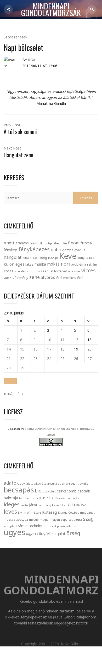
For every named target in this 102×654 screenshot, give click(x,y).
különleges (14, 264)
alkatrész (40, 483)
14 (9, 349)
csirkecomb (67, 491)
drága (48, 243)
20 (89, 349)
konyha (82, 257)
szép (45, 271)
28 (9, 367)
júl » (20, 393)
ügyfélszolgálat (52, 533)
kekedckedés (61, 505)
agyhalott (26, 483)
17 (49, 349)
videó (8, 278)
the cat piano (56, 526)
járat (33, 504)
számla (21, 525)
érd (59, 277)
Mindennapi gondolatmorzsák (51, 10)
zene (34, 277)
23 (35, 358)
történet (60, 271)
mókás (53, 264)
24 (49, 358)
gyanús (79, 250)
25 (62, 358)
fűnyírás (59, 498)
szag (88, 518)
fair (21, 498)
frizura (29, 498)
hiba (25, 258)
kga (31, 59)
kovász (79, 505)
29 (22, 367)
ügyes (14, 532)
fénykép (10, 249)
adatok (11, 483)
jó (56, 258)
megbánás (87, 512)
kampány (44, 505)
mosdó (34, 519)
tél (51, 271)
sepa (64, 519)
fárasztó (44, 498)
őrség (73, 533)
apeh (61, 483)
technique (37, 525)
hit (81, 498)
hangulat (12, 257)
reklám (92, 264)
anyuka (52, 483)
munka (40, 264)
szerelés (20, 271)
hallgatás (72, 498)
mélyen (54, 519)
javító (24, 505)
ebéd (57, 243)
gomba (67, 250)
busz (34, 243)
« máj (8, 393)
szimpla (9, 526)
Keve (67, 256)
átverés (48, 277)
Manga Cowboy (68, 512)
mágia (44, 519)
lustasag (49, 512)
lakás (29, 264)
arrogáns (72, 483)
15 (22, 349)
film (64, 243)
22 (22, 358)
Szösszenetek (15, 37)
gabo (56, 249)
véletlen (71, 526)
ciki (41, 243)
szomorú (33, 271)
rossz (9, 270)
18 (62, 349)
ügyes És (32, 534)
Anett (9, 242)
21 (9, 358)
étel (80, 278)
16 (35, 349)
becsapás (19, 490)
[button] (10, 381)
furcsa (86, 242)
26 (76, 358)
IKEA (51, 258)
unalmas (74, 271)
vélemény (20, 277)
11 (62, 339)
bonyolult (49, 491)
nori (65, 264)
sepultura (75, 519)
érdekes (69, 278)
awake (84, 483)
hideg (42, 257)
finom (74, 243)
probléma (78, 264)
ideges (12, 504)
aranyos (22, 243)
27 (89, 358)
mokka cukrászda (16, 519)
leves (10, 511)
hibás (33, 258)
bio (38, 491)
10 (49, 339)
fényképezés (34, 249)
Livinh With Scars (29, 512)
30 (35, 367)
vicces (88, 270)
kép (91, 258)
